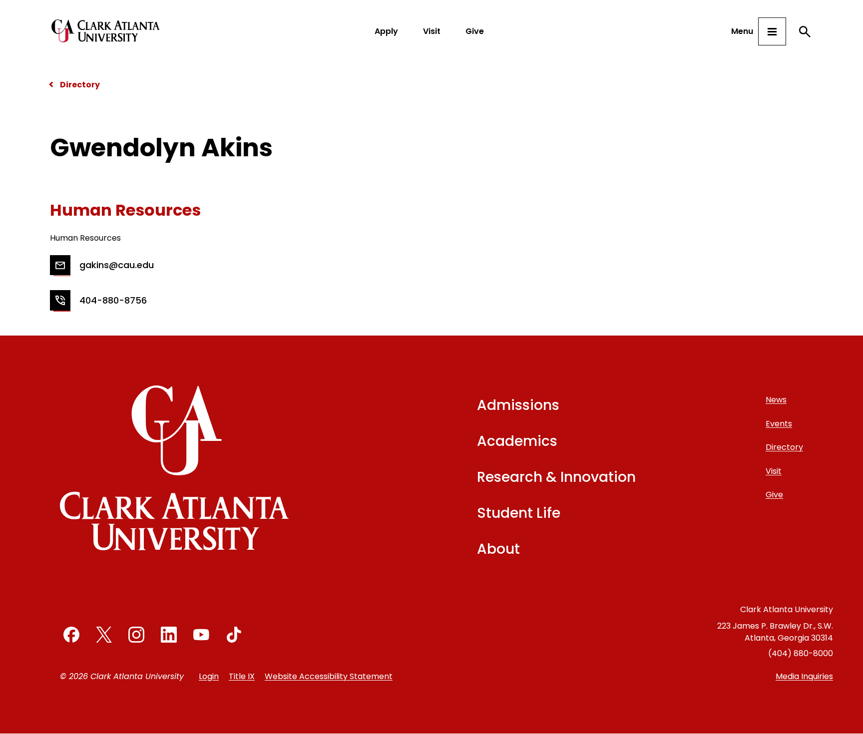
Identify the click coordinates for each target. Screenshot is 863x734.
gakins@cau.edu (116, 265)
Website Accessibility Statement (329, 676)
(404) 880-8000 (800, 653)
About (498, 549)
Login (209, 676)
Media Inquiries (804, 676)
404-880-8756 (113, 300)
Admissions (518, 405)
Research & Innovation (556, 477)
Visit (431, 31)
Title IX (242, 676)
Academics (517, 441)
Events (779, 423)
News (776, 399)
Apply (386, 31)
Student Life (518, 513)
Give (474, 31)
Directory (80, 84)
